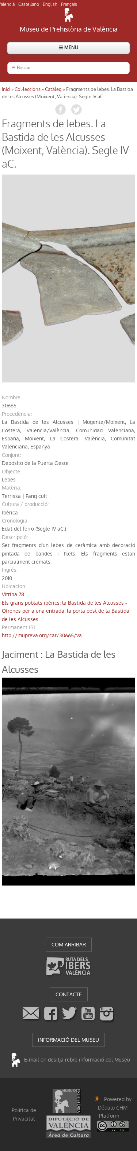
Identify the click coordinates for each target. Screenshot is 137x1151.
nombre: (12, 397)
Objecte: (11, 471)
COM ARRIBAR (69, 944)
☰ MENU (68, 47)
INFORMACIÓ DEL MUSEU (68, 1040)
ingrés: (10, 569)
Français (69, 4)
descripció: (15, 537)
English (50, 4)
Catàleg (53, 89)
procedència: (17, 414)
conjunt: (11, 455)
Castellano (28, 4)
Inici (6, 89)
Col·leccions (28, 89)
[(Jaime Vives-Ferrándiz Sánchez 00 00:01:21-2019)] (68, 278)
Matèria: (11, 487)
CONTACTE (69, 994)
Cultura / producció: (25, 504)
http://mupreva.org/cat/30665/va (42, 635)
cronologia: (15, 520)
